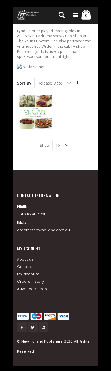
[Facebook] (22, 327)
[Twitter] (33, 327)
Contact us (27, 266)
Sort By (24, 83)
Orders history (30, 281)
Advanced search (34, 289)
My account (28, 274)
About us (25, 259)
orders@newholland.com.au (43, 230)
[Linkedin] (43, 327)
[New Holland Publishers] (28, 15)
